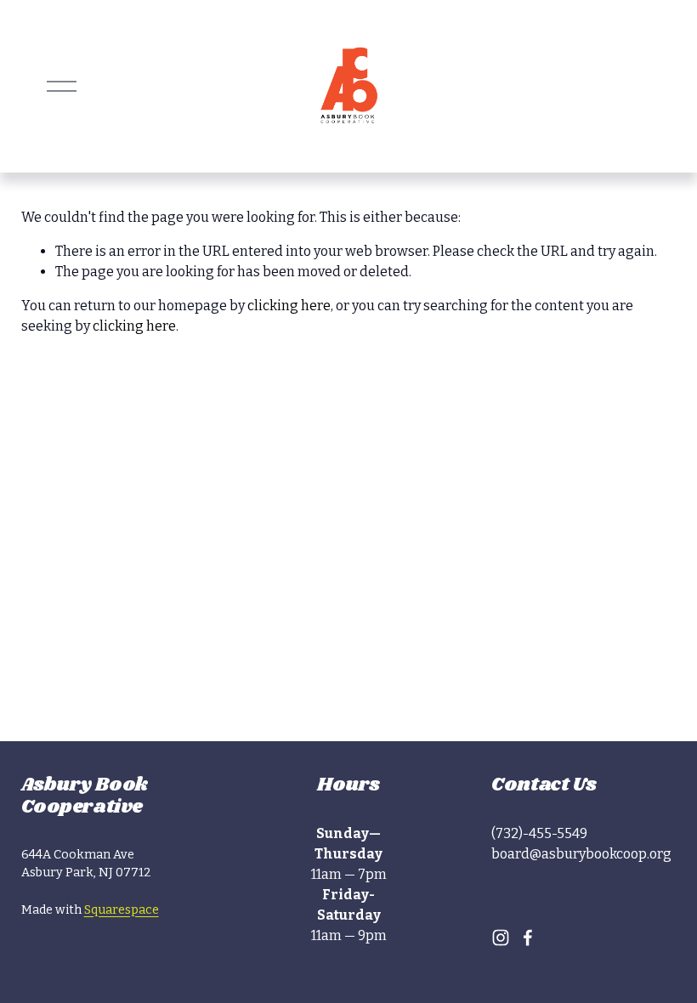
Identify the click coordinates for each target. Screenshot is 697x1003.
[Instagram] (500, 937)
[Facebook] (527, 937)
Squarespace (121, 910)
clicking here (289, 306)
